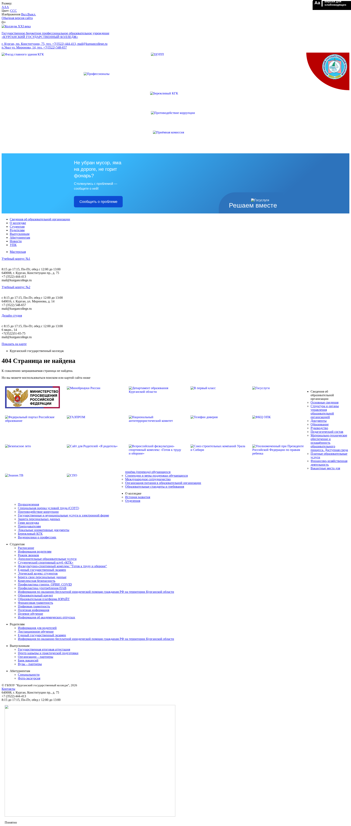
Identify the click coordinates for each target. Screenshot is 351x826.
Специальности (29, 674)
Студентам (17, 226)
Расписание (26, 548)
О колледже (18, 223)
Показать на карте (14, 344)
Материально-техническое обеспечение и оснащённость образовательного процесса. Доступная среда (329, 443)
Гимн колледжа (28, 522)
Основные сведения (324, 402)
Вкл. (24, 14)
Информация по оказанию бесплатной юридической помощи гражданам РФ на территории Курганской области (96, 591)
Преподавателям (29, 526)
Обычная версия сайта (17, 18)
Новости (16, 241)
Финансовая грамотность (35, 602)
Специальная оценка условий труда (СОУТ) (48, 508)
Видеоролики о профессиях (37, 537)
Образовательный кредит (35, 595)
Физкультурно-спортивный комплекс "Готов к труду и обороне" (62, 566)
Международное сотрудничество (148, 479)
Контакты (8, 689)
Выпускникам (19, 234)
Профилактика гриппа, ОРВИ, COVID (45, 584)
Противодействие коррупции (38, 511)
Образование (320, 424)
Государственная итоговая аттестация (44, 649)
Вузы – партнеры (30, 664)
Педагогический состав (327, 431)
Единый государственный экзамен (42, 570)
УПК (13, 245)
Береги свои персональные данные (42, 577)
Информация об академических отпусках (46, 617)
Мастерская (18, 251)
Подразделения (28, 504)
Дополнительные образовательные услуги (47, 559)
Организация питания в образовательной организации (163, 483)
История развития (137, 497)
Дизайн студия (12, 315)
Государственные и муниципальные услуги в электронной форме (63, 515)
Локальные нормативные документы (43, 530)
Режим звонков (28, 555)
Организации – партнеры (35, 656)
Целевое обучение (30, 613)
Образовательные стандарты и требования (154, 486)
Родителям (17, 230)
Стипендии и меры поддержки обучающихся (156, 475)
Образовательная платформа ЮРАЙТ (44, 599)
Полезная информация (33, 610)
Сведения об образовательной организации (40, 219)
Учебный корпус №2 (16, 287)
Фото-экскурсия (29, 678)
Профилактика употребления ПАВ (42, 588)
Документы (319, 420)
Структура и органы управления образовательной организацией (325, 411)
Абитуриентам (20, 237)
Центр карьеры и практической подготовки (48, 653)
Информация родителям (34, 551)
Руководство (319, 428)
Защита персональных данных (39, 519)
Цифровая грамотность (34, 606)
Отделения (132, 500)
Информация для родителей (37, 628)
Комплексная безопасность (36, 580)
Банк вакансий (28, 660)
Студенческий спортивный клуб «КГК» (45, 562)
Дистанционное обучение (36, 631)
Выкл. (31, 14)
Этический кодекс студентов (38, 573)
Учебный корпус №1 (16, 258)
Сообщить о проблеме (98, 202)
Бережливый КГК (30, 533)
